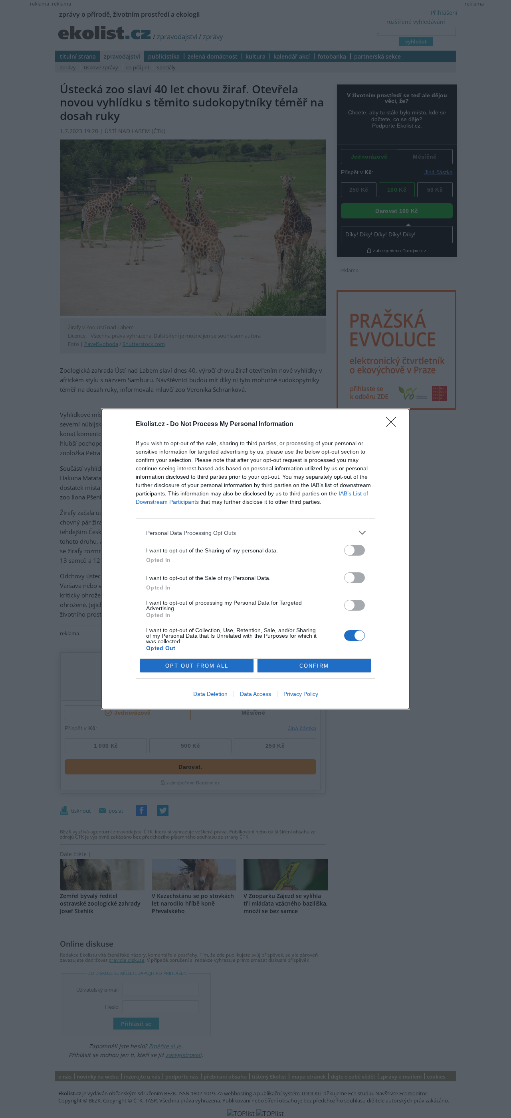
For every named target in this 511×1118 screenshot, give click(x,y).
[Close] (393, 424)
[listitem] (255, 533)
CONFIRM (314, 666)
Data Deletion (210, 694)
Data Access (255, 694)
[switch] (354, 550)
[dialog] (255, 559)
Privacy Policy (300, 694)
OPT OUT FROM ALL (196, 666)
